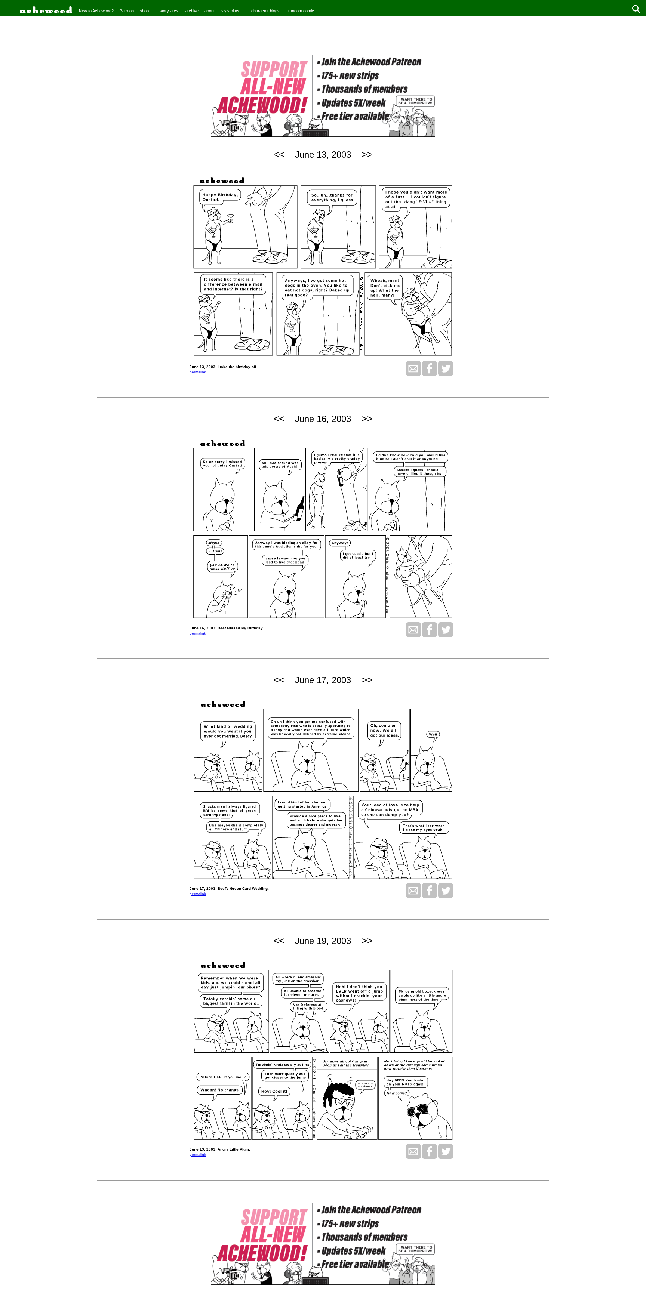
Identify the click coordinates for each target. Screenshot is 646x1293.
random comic (301, 11)
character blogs (265, 11)
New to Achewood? (96, 11)
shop (144, 11)
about (209, 11)
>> (367, 154)
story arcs (169, 11)
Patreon (127, 11)
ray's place (230, 11)
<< (278, 154)
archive (192, 11)
